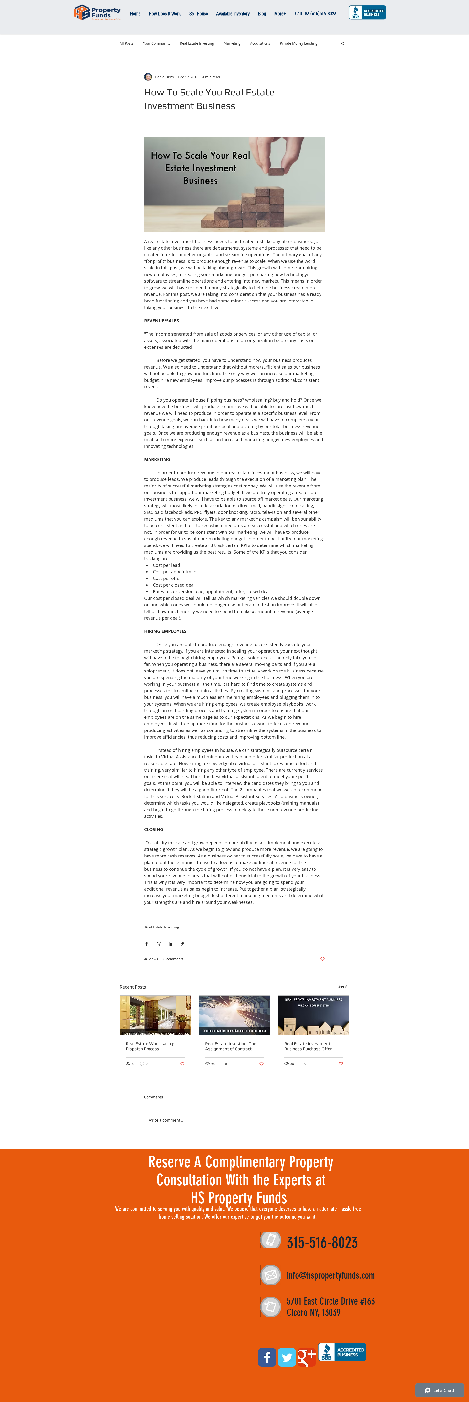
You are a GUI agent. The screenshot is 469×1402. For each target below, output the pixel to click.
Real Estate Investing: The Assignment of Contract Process (230, 1046)
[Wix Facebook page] (267, 1357)
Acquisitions (260, 43)
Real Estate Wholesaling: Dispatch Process (150, 1046)
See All (343, 986)
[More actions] (322, 77)
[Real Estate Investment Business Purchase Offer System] (313, 1015)
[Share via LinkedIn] (170, 943)
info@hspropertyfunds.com (331, 1275)
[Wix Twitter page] (287, 1357)
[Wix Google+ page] (307, 1357)
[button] (343, 43)
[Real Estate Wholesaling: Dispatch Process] (155, 1015)
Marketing (232, 43)
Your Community (156, 43)
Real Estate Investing (197, 43)
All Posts (126, 43)
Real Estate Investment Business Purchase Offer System (308, 1046)
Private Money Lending (298, 43)
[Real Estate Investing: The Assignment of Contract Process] (234, 1015)
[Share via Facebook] (146, 943)
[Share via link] (182, 943)
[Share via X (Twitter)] (158, 943)
